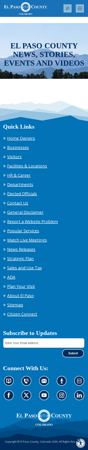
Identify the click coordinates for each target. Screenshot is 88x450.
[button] (67, 8)
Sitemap (15, 305)
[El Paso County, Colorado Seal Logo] (44, 417)
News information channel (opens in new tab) (10, 383)
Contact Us (17, 203)
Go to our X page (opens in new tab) (27, 397)
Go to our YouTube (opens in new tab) (45, 397)
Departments (20, 184)
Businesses (18, 147)
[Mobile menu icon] (80, 8)
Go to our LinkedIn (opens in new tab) (80, 397)
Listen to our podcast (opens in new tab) (63, 383)
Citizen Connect (22, 314)
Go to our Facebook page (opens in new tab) (10, 397)
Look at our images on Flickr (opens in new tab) (80, 383)
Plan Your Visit (21, 286)
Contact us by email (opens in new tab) (45, 383)
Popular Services (23, 231)
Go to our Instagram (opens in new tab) (63, 397)
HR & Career (19, 175)
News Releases (21, 249)
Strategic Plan (20, 258)
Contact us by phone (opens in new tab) (27, 383)
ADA (11, 277)
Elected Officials (22, 194)
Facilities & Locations (27, 166)
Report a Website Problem (32, 221)
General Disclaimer (25, 212)
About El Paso (20, 295)
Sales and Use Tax (24, 268)
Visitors (14, 156)
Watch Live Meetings (27, 240)
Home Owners (21, 138)
